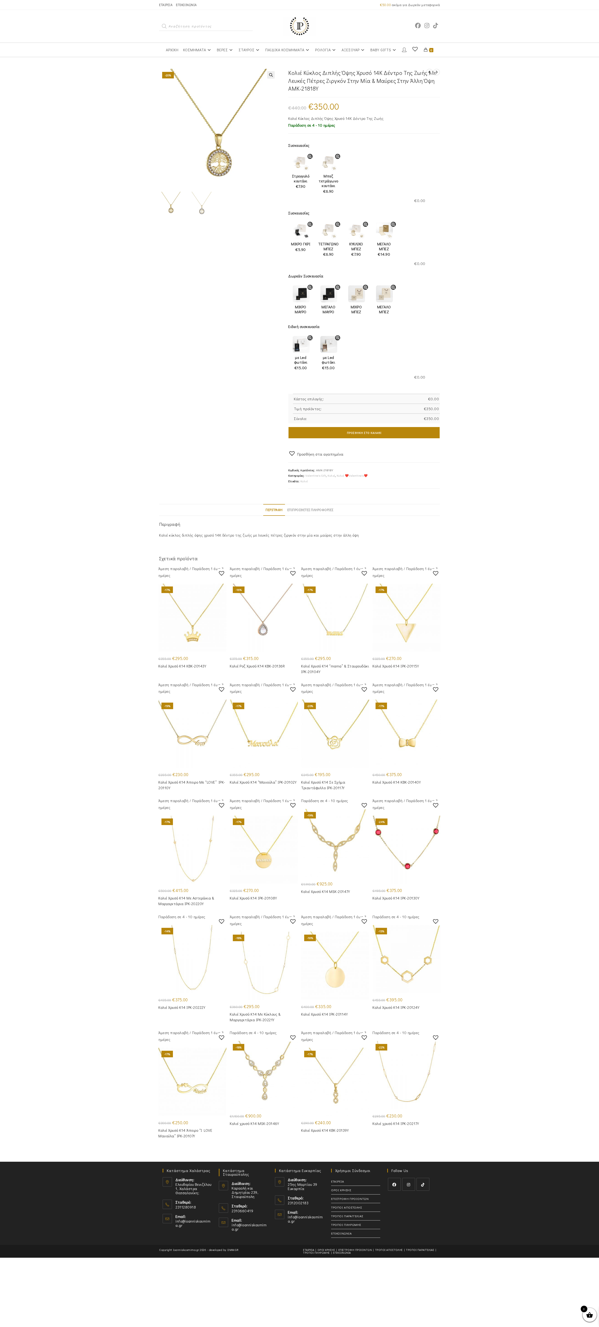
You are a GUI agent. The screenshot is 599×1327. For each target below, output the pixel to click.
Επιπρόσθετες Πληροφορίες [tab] (310, 510)
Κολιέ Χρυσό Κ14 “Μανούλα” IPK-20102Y (263, 782)
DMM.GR (232, 1250)
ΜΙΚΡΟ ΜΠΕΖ (356, 309)
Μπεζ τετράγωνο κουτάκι (328, 183)
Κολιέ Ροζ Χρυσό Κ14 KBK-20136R (257, 666)
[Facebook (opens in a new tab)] (418, 25)
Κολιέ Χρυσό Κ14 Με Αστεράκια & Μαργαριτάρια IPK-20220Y (186, 901)
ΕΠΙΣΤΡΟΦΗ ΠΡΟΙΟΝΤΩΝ (350, 1199)
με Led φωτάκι (300, 362)
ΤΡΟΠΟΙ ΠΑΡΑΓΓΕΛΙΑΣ (347, 1216)
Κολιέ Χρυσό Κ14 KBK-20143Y (182, 666)
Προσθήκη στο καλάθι (364, 433)
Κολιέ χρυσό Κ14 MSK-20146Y (254, 1123)
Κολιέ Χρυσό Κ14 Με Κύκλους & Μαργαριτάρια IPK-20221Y (255, 1017)
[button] (271, 75)
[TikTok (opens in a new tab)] (435, 25)
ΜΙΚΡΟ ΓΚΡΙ (300, 247)
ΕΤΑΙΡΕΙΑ (165, 5)
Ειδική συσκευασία (304, 326)
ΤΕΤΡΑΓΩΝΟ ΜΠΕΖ (328, 249)
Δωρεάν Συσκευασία (305, 275)
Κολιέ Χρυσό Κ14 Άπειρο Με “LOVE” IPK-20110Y (191, 785)
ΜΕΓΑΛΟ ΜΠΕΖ (384, 249)
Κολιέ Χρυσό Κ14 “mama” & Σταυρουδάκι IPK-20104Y (335, 669)
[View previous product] (429, 72)
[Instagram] (408, 1184)
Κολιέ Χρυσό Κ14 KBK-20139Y (325, 1130)
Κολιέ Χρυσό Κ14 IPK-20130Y (396, 898)
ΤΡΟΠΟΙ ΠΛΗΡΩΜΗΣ (346, 1225)
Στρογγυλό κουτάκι (301, 181)
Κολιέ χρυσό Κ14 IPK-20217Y (396, 1123)
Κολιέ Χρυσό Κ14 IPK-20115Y (396, 666)
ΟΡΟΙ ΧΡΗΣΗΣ (341, 1190)
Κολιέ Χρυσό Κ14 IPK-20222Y (181, 1007)
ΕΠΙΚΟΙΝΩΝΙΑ (186, 5)
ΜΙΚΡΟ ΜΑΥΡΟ (301, 309)
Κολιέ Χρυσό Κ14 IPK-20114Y (324, 1014)
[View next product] (436, 72)
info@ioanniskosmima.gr (192, 1223)
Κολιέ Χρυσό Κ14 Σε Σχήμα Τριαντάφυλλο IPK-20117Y (323, 785)
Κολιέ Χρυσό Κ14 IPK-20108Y (253, 898)
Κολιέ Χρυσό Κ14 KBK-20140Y (397, 782)
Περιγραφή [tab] (274, 510)
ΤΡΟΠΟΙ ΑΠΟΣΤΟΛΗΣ (346, 1207)
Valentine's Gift (315, 475)
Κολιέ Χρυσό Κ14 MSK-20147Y (325, 891)
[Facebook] (394, 1184)
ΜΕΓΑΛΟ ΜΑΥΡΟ (328, 309)
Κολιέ (331, 475)
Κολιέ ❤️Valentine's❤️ (352, 475)
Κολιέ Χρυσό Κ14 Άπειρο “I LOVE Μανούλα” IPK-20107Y (185, 1133)
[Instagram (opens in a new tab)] (427, 25)
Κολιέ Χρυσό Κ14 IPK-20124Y (396, 1007)
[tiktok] (422, 1184)
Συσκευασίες (299, 145)
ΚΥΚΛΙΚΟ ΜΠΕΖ (356, 249)
